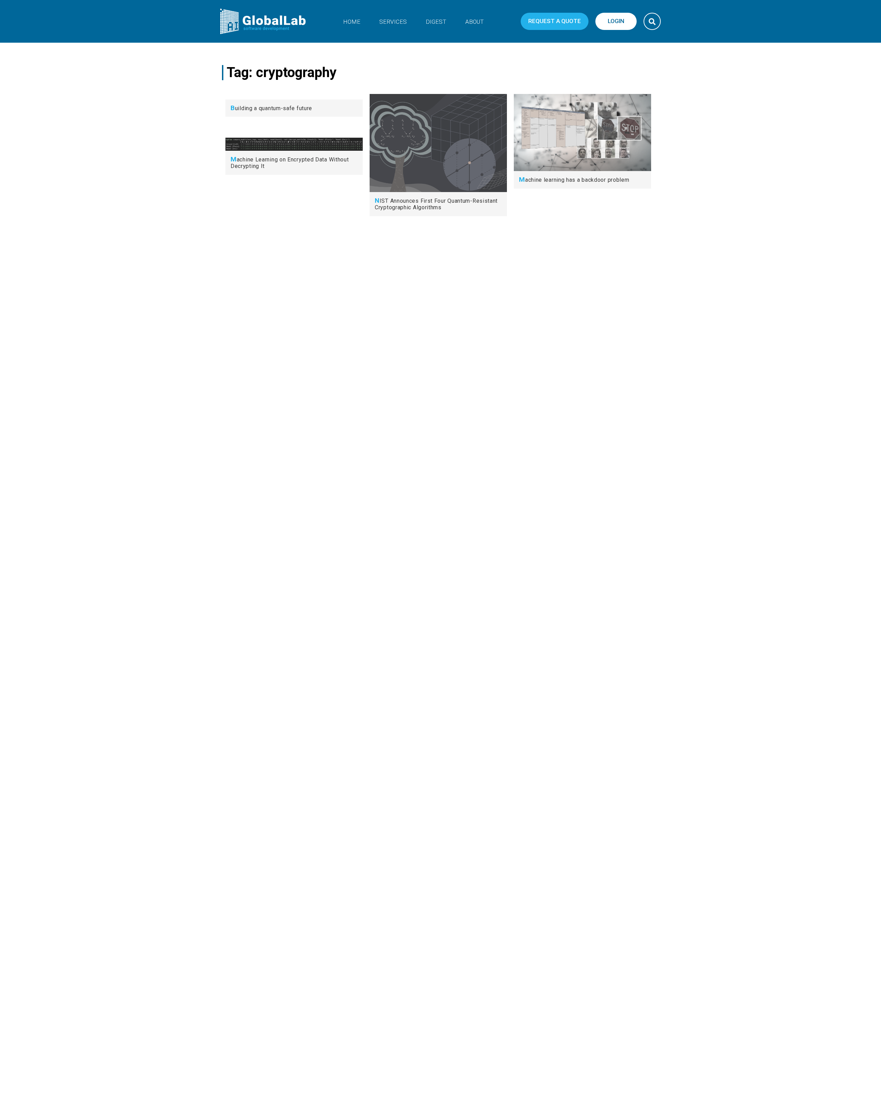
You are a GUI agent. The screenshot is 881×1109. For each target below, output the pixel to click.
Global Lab (263, 21)
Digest (436, 21)
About (474, 21)
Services (393, 21)
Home (351, 21)
